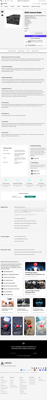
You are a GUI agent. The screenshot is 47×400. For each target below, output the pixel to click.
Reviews (28, 50)
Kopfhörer (21, 379)
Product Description (12, 50)
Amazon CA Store (32, 380)
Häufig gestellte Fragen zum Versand (7, 372)
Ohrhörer (21, 383)
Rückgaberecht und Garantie (20, 372)
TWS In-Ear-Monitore (23, 382)
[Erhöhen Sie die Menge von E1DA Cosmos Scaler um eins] (30, 33)
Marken (18, 6)
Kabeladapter (22, 391)
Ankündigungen (26, 6)
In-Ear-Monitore (22, 380)
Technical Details (21, 50)
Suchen (40, 379)
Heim (11, 379)
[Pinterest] (1, 0)
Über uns (2, 379)
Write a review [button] (30, 196)
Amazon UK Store (32, 382)
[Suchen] (33, 4)
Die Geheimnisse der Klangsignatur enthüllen (38, 309)
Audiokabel (21, 390)
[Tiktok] (43, 368)
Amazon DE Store (32, 383)
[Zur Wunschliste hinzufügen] (45, 12)
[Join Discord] (45, 368)
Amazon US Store (32, 379)
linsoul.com (25, 210)
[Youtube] (34, 368)
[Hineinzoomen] (20, 12)
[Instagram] (38, 368)
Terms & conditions (27, 355)
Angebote (6, 6)
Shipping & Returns (35, 50)
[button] (39, 4)
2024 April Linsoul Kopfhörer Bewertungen (22, 309)
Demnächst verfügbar (35, 6)
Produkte (12, 6)
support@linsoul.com (42, 380)
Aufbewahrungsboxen (23, 393)
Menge (26, 30)
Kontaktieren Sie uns (4, 380)
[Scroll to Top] (45, 395)
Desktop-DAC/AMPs (23, 385)
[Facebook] (36, 368)
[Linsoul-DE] (4, 3)
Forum (28, 372)
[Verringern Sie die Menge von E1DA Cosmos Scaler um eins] (26, 33)
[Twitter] (41, 368)
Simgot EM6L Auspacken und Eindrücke (7, 309)
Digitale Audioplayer (23, 388)
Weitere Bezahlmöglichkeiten (35, 38)
